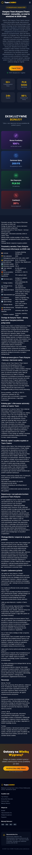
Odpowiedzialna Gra (6, 812)
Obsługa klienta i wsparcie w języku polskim (14, 243)
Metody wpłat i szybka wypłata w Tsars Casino (15, 237)
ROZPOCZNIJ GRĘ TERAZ (16, 768)
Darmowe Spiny (5, 801)
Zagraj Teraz (16, 68)
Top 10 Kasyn (4, 796)
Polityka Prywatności (6, 815)
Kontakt (3, 810)
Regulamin (4, 817)
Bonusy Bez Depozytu (7, 799)
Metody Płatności (5, 803)
